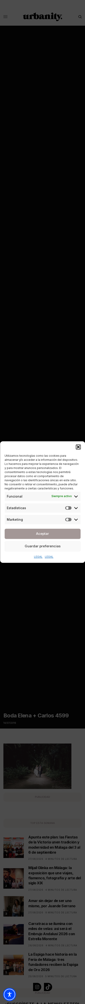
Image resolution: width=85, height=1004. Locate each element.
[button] (78, 447)
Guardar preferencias (43, 546)
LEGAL (38, 556)
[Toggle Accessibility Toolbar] (9, 994)
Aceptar (42, 533)
